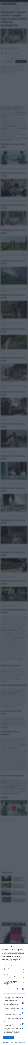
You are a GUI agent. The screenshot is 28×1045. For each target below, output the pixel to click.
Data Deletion (6, 1042)
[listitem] (14, 969)
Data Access (14, 1042)
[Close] (25, 946)
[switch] (23, 972)
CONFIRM (8, 1037)
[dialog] (14, 994)
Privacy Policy (22, 1042)
